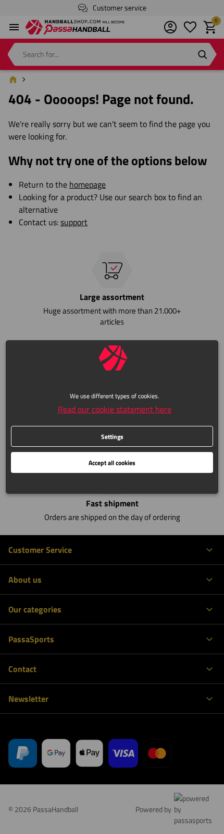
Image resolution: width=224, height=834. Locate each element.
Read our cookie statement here (114, 409)
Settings (112, 437)
